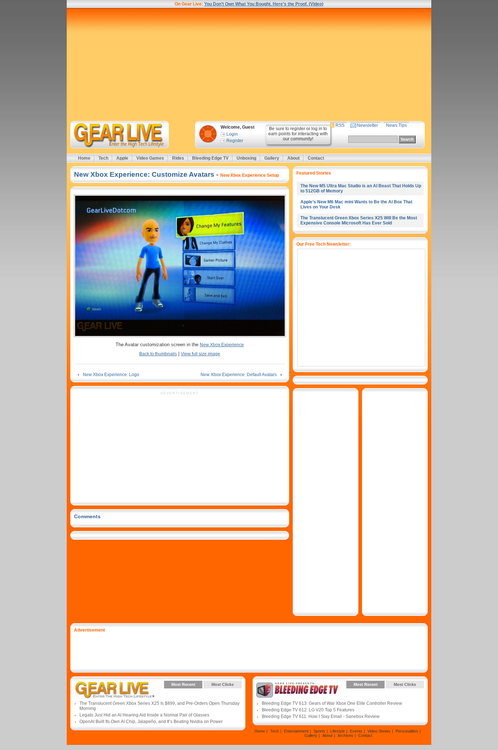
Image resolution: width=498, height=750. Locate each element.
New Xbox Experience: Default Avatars (239, 374)
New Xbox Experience (222, 344)
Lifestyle (337, 731)
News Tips (396, 125)
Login (232, 134)
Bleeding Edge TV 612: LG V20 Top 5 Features (308, 709)
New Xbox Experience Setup (249, 175)
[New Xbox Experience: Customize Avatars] (180, 266)
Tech (103, 158)
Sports (319, 731)
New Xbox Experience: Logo (111, 374)
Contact (316, 158)
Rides (178, 158)
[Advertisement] (249, 64)
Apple (122, 158)
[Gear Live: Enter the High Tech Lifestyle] (129, 134)
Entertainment (296, 731)
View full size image (200, 353)
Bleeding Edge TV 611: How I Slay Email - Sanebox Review (321, 716)
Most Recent (183, 684)
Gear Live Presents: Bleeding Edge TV (297, 690)
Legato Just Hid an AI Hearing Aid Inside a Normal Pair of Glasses (144, 715)
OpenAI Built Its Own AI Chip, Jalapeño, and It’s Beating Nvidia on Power (151, 721)
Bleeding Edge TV (210, 158)
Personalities (407, 731)
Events (356, 731)
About (293, 158)
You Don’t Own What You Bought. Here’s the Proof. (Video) (263, 4)
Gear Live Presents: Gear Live (115, 690)
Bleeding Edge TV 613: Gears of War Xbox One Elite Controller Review (332, 703)
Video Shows (378, 731)
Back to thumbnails (158, 353)
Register (234, 140)
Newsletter (367, 125)
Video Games (150, 158)
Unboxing (246, 158)
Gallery (271, 158)
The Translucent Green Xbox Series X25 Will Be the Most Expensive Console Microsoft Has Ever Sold (358, 220)
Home (84, 158)
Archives (345, 735)
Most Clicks (222, 684)
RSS (340, 125)
